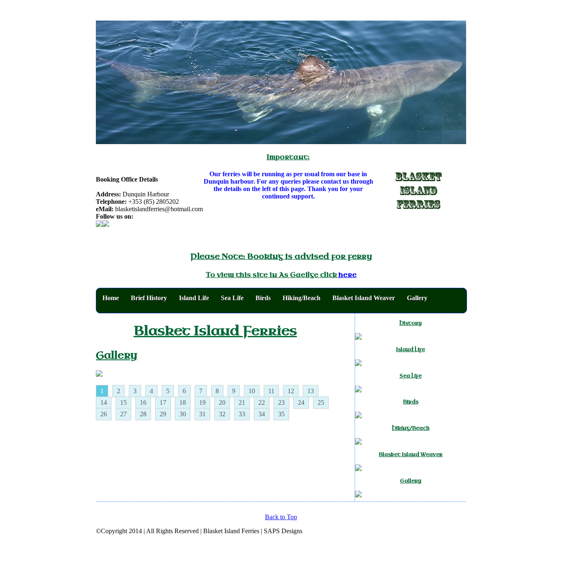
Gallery (417, 297)
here (348, 275)
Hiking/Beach (301, 297)
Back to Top (281, 516)
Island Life (194, 297)
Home (110, 297)
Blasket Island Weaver (363, 297)
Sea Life (232, 297)
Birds (263, 297)
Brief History (149, 297)
